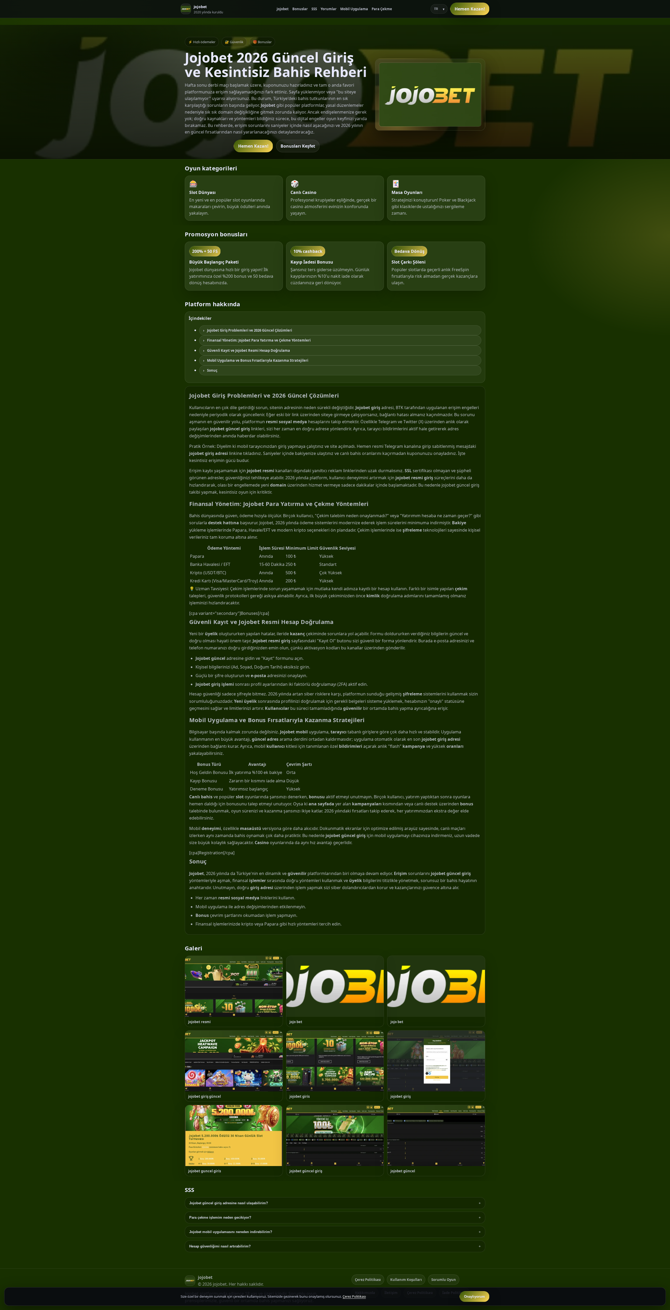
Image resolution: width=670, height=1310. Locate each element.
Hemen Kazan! (470, 9)
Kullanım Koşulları (406, 1279)
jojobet (283, 9)
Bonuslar (300, 9)
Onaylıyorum (474, 1296)
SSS (314, 9)
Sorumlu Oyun (443, 1279)
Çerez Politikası (368, 1279)
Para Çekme (382, 9)
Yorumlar (329, 9)
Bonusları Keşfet (298, 146)
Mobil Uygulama (354, 9)
